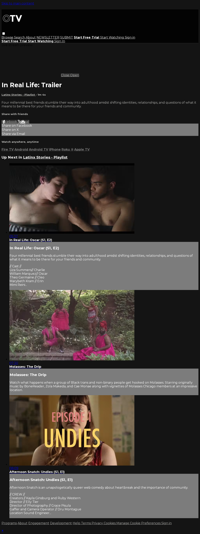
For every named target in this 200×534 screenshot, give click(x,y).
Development (61, 523)
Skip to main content (18, 3)
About (31, 37)
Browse (8, 37)
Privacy (98, 523)
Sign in (130, 37)
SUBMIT (66, 37)
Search (20, 37)
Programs (9, 523)
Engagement (38, 523)
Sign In (59, 41)
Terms (86, 523)
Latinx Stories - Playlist (19, 94)
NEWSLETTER (48, 37)
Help (77, 523)
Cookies (110, 523)
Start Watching (112, 37)
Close (65, 75)
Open (74, 75)
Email (25, 122)
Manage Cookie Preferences (138, 523)
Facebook (10, 122)
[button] (3, 33)
